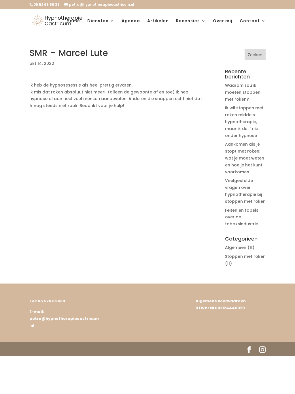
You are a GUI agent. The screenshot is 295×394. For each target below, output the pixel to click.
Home (73, 21)
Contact (250, 21)
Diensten (98, 21)
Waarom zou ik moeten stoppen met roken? (242, 92)
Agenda (131, 21)
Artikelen (158, 21)
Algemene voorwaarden (221, 301)
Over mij (222, 21)
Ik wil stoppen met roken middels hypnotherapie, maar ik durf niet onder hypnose (244, 121)
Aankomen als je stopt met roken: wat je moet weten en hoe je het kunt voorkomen (244, 158)
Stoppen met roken (245, 256)
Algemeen (235, 247)
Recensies (188, 21)
